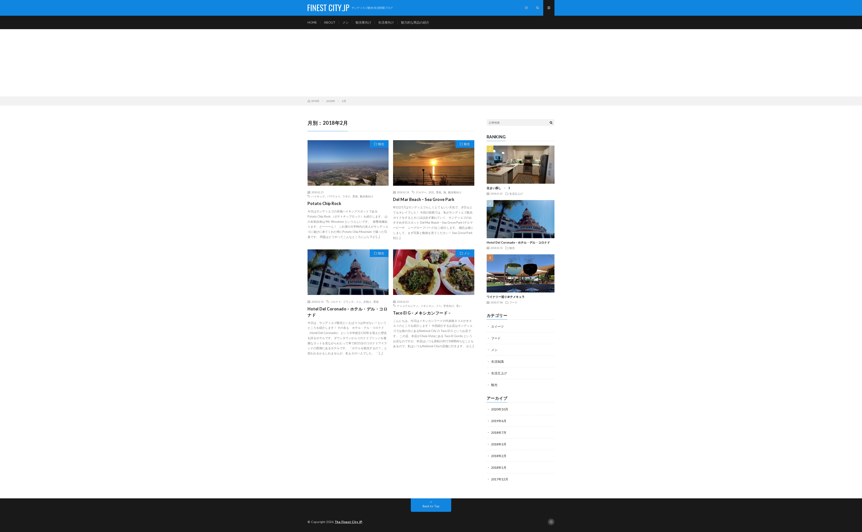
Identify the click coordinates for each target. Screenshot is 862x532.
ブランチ (348, 301)
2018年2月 (498, 456)
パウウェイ (333, 196)
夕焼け (367, 301)
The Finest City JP (348, 522)
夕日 (431, 192)
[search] (551, 122)
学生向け (448, 305)
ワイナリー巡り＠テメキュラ (506, 297)
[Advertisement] (431, 62)
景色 (355, 196)
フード (513, 302)
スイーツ (497, 326)
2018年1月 (498, 467)
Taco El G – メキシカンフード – (422, 312)
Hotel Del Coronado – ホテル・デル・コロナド (347, 311)
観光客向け (363, 22)
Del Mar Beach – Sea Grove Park (423, 199)
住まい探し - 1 (498, 188)
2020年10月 (499, 409)
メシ (345, 22)
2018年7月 (498, 432)
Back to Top (431, 506)
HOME (312, 22)
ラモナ (346, 196)
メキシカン (427, 305)
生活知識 (497, 361)
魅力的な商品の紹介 (415, 22)
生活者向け (386, 22)
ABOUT (329, 22)
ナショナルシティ (407, 305)
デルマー (421, 192)
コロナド (335, 301)
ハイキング (318, 196)
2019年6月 (498, 421)
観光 (381, 144)
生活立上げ (516, 193)
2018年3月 (498, 444)
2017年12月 (499, 479)
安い (459, 305)
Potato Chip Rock (324, 203)
